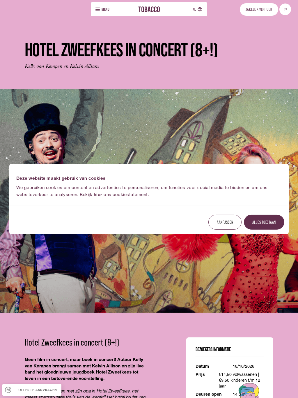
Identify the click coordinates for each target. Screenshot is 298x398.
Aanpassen (225, 221)
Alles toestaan (264, 221)
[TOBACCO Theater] (149, 9)
